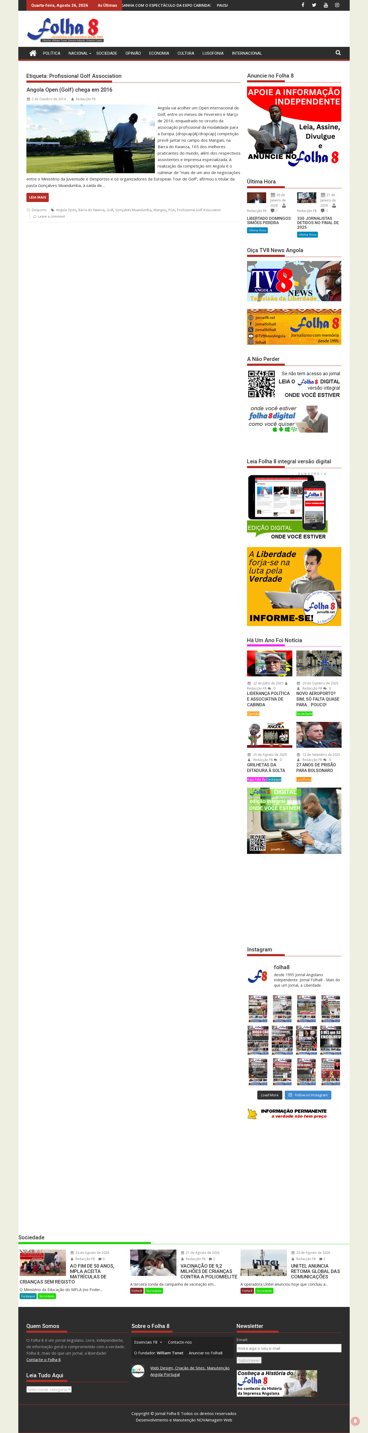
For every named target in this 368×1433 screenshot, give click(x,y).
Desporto (39, 210)
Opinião (133, 53)
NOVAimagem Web (214, 1419)
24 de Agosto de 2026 (92, 1252)
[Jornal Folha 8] (32, 52)
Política (51, 53)
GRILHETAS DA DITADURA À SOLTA (266, 767)
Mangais (160, 210)
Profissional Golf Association (199, 210)
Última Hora (257, 230)
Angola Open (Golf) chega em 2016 (69, 89)
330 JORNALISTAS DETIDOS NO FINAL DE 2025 (318, 223)
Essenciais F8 (145, 1342)
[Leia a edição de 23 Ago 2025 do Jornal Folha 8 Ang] (258, 1040)
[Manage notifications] (355, 1421)
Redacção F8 (85, 99)
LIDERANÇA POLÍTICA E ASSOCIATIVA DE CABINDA (268, 699)
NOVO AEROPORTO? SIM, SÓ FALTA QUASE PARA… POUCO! (317, 699)
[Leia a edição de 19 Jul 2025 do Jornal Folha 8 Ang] (282, 1071)
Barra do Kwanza (91, 210)
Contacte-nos (180, 1342)
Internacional (247, 53)
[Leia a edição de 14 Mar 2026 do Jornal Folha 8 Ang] (306, 1008)
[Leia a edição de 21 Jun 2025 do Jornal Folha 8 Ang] (331, 1071)
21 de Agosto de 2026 (202, 1252)
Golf (110, 210)
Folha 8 (137, 1291)
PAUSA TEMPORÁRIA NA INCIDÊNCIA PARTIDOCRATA (188, 5)
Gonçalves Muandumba (133, 210)
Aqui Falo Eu (256, 779)
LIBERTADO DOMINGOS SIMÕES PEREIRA (269, 220)
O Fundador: (158, 1352)
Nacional (78, 53)
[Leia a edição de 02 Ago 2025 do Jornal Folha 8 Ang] (331, 1040)
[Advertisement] (243, 30)
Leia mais (37, 197)
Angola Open (66, 210)
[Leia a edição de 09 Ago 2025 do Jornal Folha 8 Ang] (306, 1040)
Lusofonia (213, 53)
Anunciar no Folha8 (206, 1352)
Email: (242, 1339)
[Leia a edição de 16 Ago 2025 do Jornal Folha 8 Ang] (282, 1040)
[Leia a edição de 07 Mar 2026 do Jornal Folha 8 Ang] (331, 1008)
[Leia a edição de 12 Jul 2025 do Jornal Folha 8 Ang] (306, 1071)
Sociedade (106, 53)
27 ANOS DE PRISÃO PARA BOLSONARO (316, 767)
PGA (171, 210)
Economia (159, 53)
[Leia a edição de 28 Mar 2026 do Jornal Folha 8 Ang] (258, 1008)
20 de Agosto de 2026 (313, 1252)
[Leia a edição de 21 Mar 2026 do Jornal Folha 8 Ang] (282, 1008)
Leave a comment (51, 216)
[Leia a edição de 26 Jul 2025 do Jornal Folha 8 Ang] (258, 1071)
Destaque (273, 779)
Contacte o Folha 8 (43, 1359)
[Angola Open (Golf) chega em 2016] (90, 107)
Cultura (186, 53)
